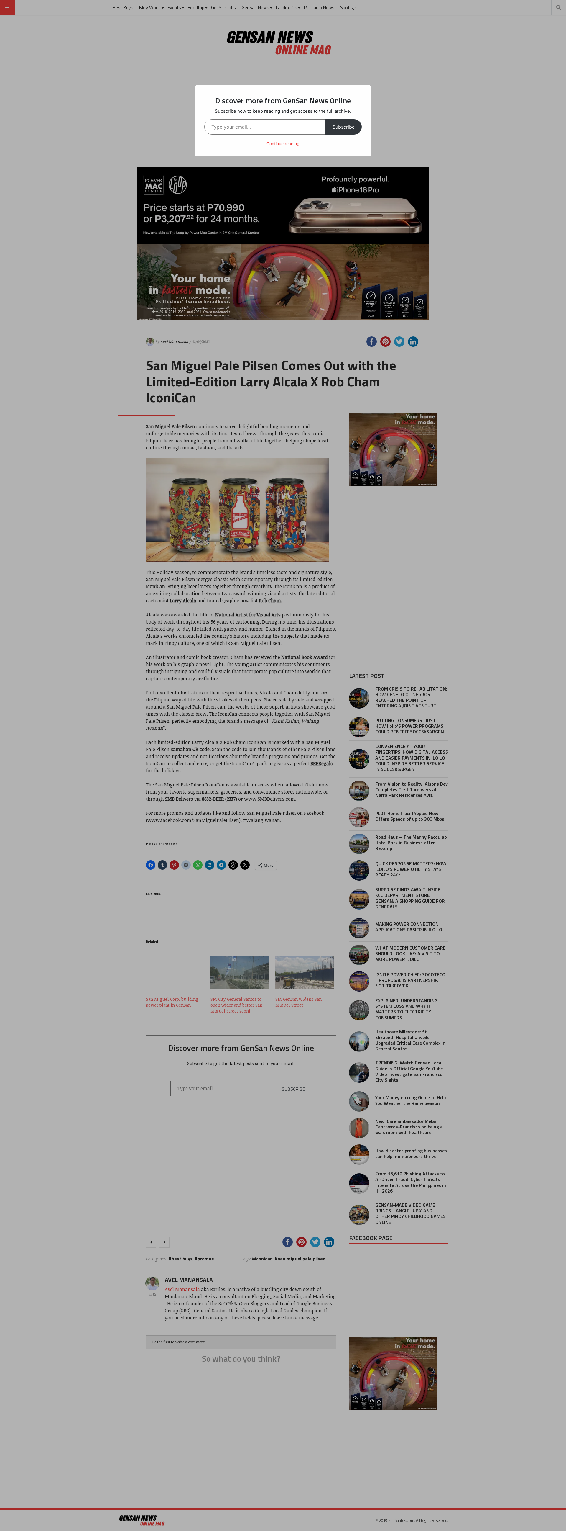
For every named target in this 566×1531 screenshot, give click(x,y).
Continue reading (283, 143)
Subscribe (344, 127)
